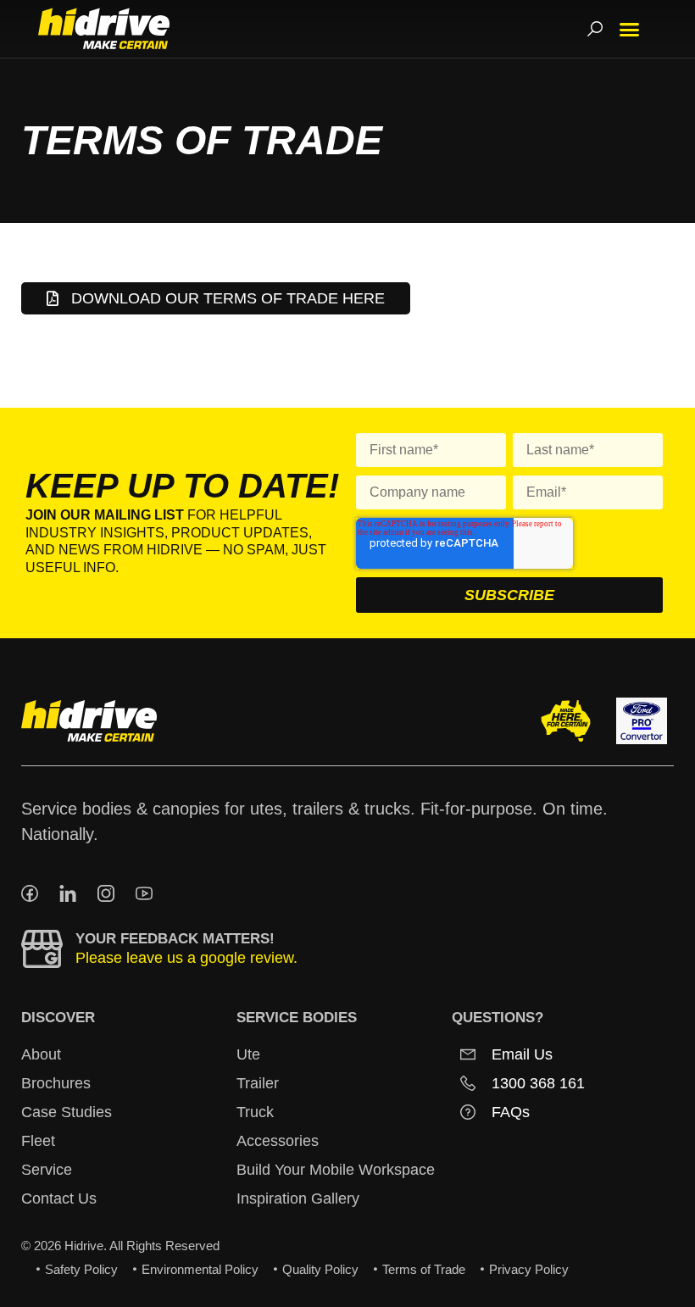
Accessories (277, 1140)
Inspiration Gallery (297, 1198)
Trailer (257, 1083)
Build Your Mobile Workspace (335, 1169)
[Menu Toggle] (629, 29)
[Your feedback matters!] (42, 949)
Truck (255, 1112)
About (41, 1054)
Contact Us (59, 1198)
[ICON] (29, 893)
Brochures (56, 1083)
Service (46, 1169)
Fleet (38, 1140)
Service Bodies (296, 1017)
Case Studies (66, 1112)
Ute (248, 1054)
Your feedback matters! (175, 939)
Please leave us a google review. (186, 957)
